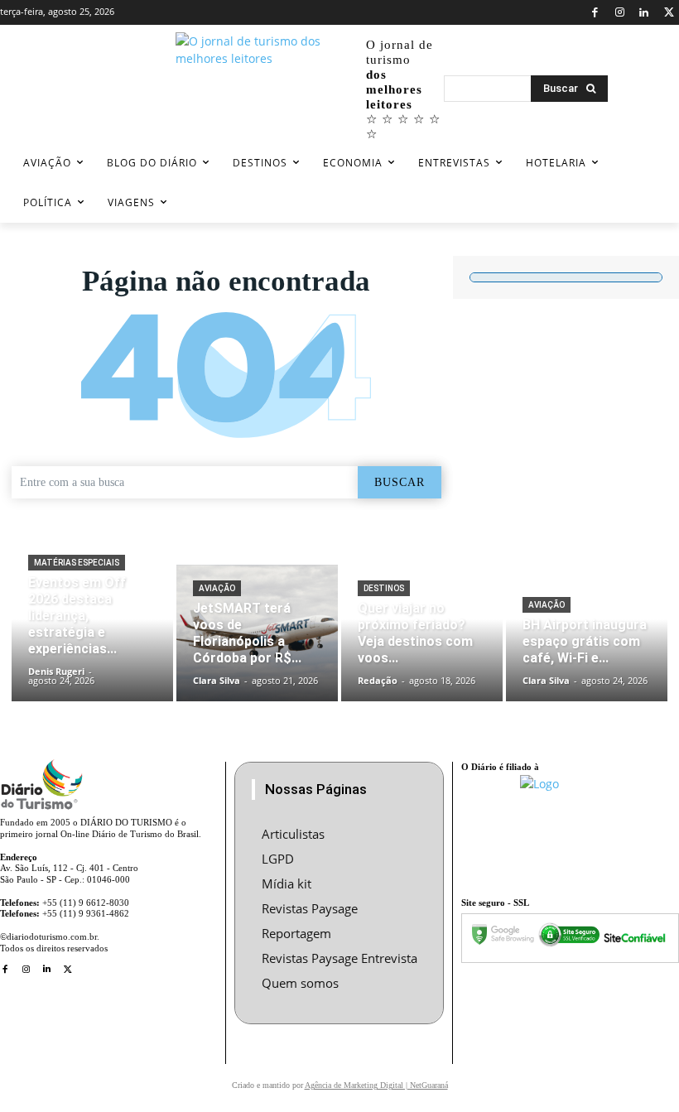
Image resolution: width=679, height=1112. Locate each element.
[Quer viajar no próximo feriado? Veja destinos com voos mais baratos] (422, 633)
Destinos (384, 588)
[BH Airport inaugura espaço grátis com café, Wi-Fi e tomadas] (586, 633)
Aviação (217, 588)
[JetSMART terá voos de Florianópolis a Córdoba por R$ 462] (257, 633)
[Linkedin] (644, 12)
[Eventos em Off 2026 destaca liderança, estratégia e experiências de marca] (92, 633)
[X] (668, 12)
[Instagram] (619, 12)
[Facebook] (595, 12)
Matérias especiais (76, 562)
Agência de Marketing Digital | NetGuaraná (376, 1085)
